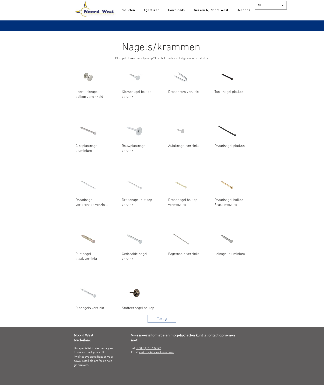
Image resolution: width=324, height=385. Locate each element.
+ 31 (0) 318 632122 (148, 348)
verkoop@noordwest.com (156, 352)
